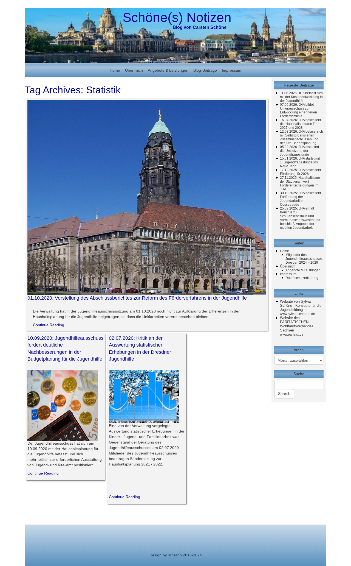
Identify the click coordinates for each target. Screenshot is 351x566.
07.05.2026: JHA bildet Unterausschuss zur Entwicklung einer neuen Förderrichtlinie (298, 110)
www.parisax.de (292, 334)
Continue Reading (48, 325)
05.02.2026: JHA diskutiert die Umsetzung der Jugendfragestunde (299, 151)
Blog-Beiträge (205, 70)
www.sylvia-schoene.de (297, 314)
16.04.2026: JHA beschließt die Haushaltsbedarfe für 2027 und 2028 (300, 124)
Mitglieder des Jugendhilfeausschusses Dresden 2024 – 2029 (303, 258)
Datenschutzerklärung (301, 278)
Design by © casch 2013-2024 (175, 555)
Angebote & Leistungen (168, 70)
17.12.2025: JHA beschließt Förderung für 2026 (300, 172)
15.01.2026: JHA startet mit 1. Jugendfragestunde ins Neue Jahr (300, 162)
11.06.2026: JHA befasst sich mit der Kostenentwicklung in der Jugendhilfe (301, 97)
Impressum (231, 70)
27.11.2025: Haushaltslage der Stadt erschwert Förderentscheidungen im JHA (300, 183)
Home (115, 70)
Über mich (134, 70)
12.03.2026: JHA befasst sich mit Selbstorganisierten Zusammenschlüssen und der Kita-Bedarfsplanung (301, 137)
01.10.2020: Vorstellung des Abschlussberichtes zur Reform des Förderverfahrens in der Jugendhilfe (137, 298)
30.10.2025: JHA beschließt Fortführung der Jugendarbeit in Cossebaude (300, 199)
